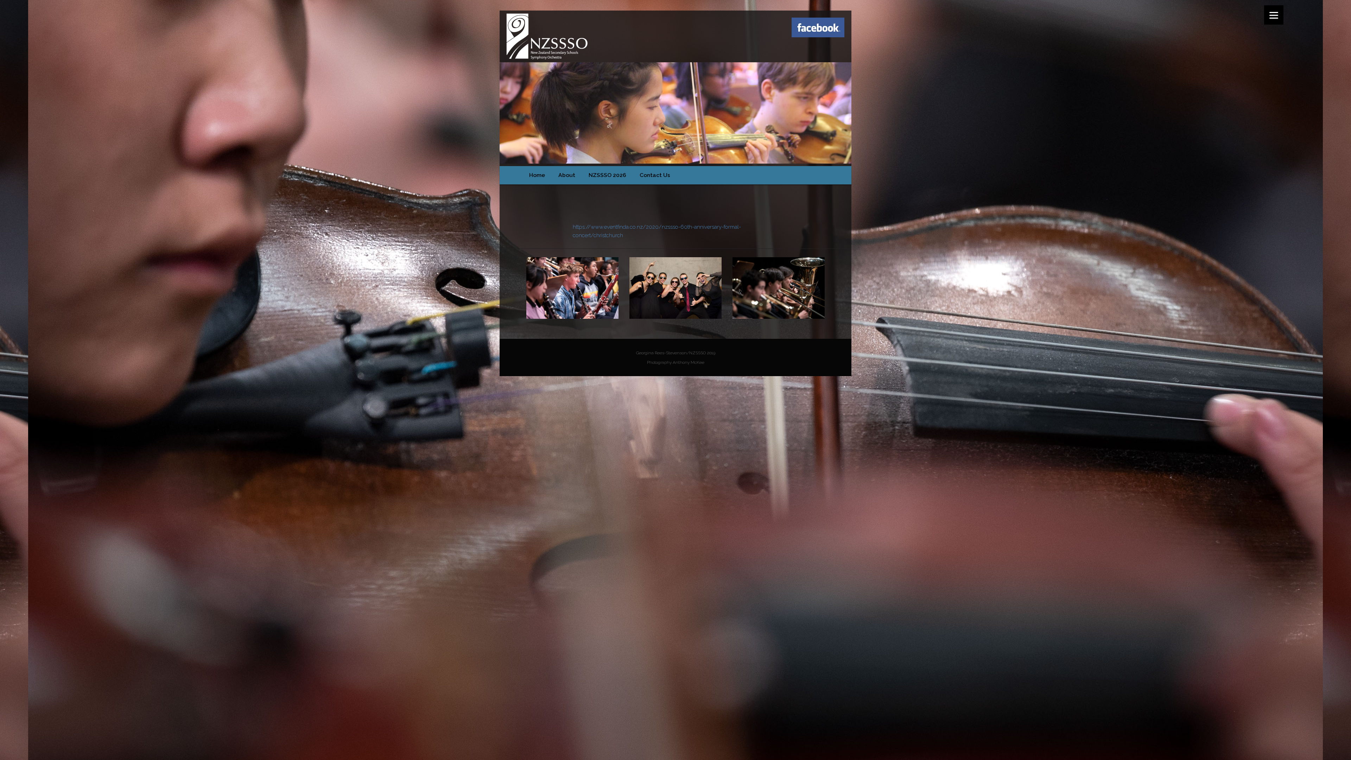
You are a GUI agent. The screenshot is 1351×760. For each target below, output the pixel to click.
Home (537, 175)
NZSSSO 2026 (607, 175)
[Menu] (1273, 15)
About (566, 175)
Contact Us (655, 175)
